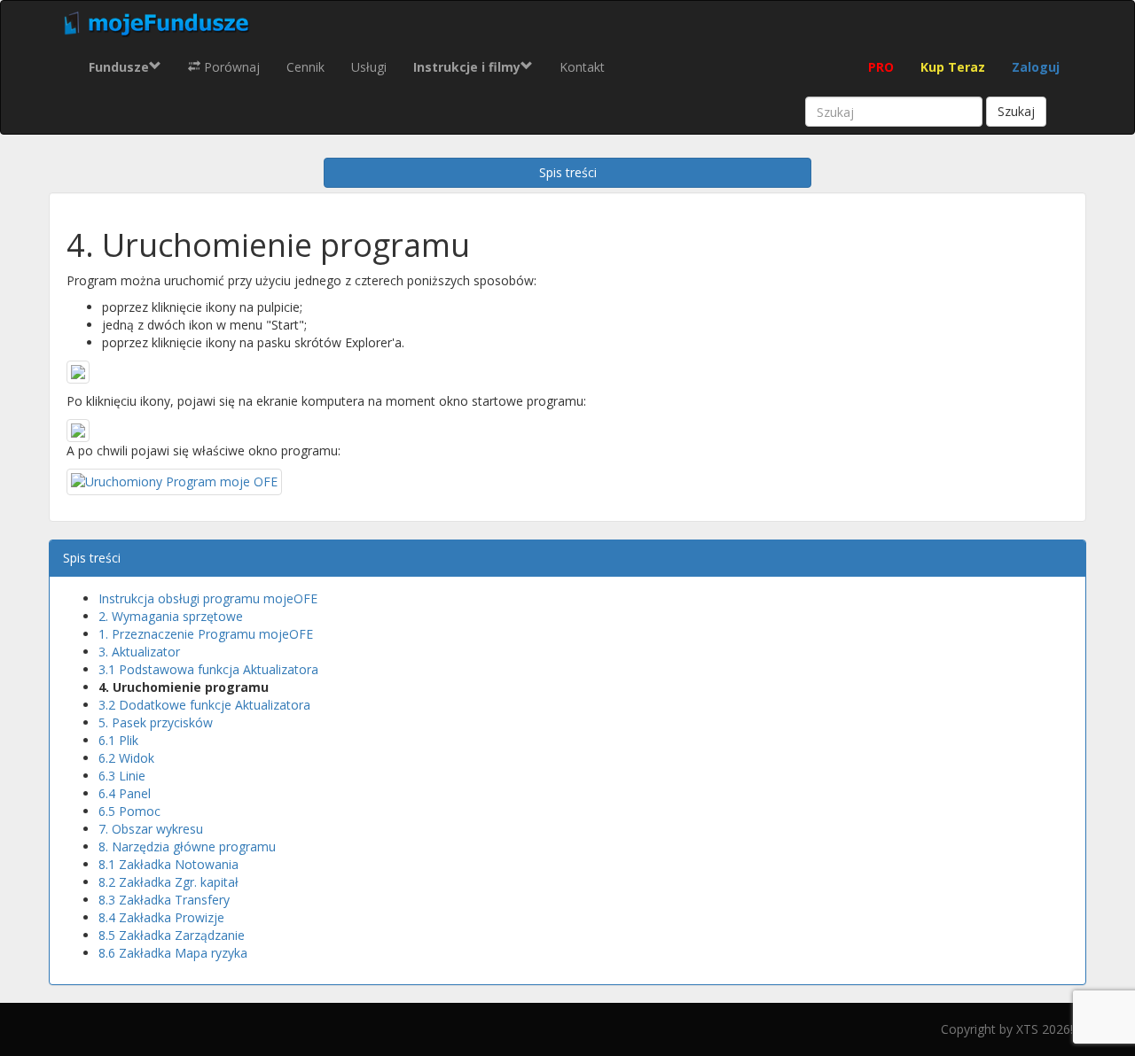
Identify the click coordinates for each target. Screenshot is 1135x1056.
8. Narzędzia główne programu (187, 846)
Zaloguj (1036, 66)
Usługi (369, 66)
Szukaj (1016, 111)
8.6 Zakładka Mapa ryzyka (172, 952)
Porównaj (230, 66)
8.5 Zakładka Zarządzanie (171, 935)
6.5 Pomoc (129, 811)
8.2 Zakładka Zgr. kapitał (168, 882)
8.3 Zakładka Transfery (164, 899)
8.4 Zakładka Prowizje (161, 917)
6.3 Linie (121, 775)
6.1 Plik (118, 740)
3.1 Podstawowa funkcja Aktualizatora (208, 669)
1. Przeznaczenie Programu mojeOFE (205, 633)
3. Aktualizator (139, 651)
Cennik (305, 66)
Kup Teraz (952, 66)
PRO (881, 66)
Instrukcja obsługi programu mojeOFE (207, 598)
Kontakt (582, 66)
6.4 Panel (124, 793)
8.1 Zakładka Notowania (168, 864)
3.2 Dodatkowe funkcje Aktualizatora (204, 704)
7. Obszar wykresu (150, 828)
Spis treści (568, 172)
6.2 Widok (126, 757)
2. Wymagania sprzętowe (170, 616)
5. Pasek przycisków (155, 722)
